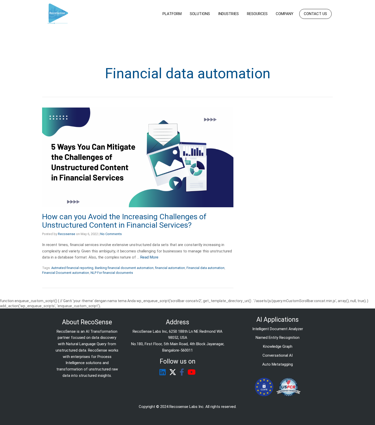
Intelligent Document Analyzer (277, 329)
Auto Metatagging (277, 364)
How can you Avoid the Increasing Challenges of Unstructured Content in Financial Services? (124, 220)
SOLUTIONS (200, 13)
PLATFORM (172, 13)
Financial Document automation (65, 273)
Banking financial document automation (124, 268)
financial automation (170, 268)
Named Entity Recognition (277, 337)
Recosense (66, 234)
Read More (149, 257)
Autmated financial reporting (72, 268)
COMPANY (284, 13)
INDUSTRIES (228, 13)
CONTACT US (315, 13)
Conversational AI (277, 355)
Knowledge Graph (277, 346)
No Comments (111, 234)
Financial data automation (205, 268)
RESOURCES (257, 13)
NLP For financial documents (112, 273)
